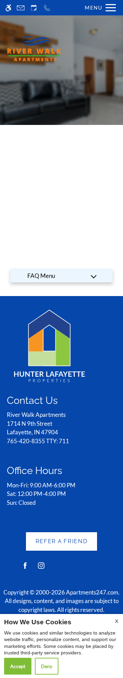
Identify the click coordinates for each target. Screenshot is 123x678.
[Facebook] (25, 568)
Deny (46, 666)
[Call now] (47, 8)
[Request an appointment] (34, 8)
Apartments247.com (92, 592)
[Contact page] (20, 8)
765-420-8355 (38, 441)
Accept (17, 666)
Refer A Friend (62, 541)
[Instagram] (41, 568)
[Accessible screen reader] (8, 8)
